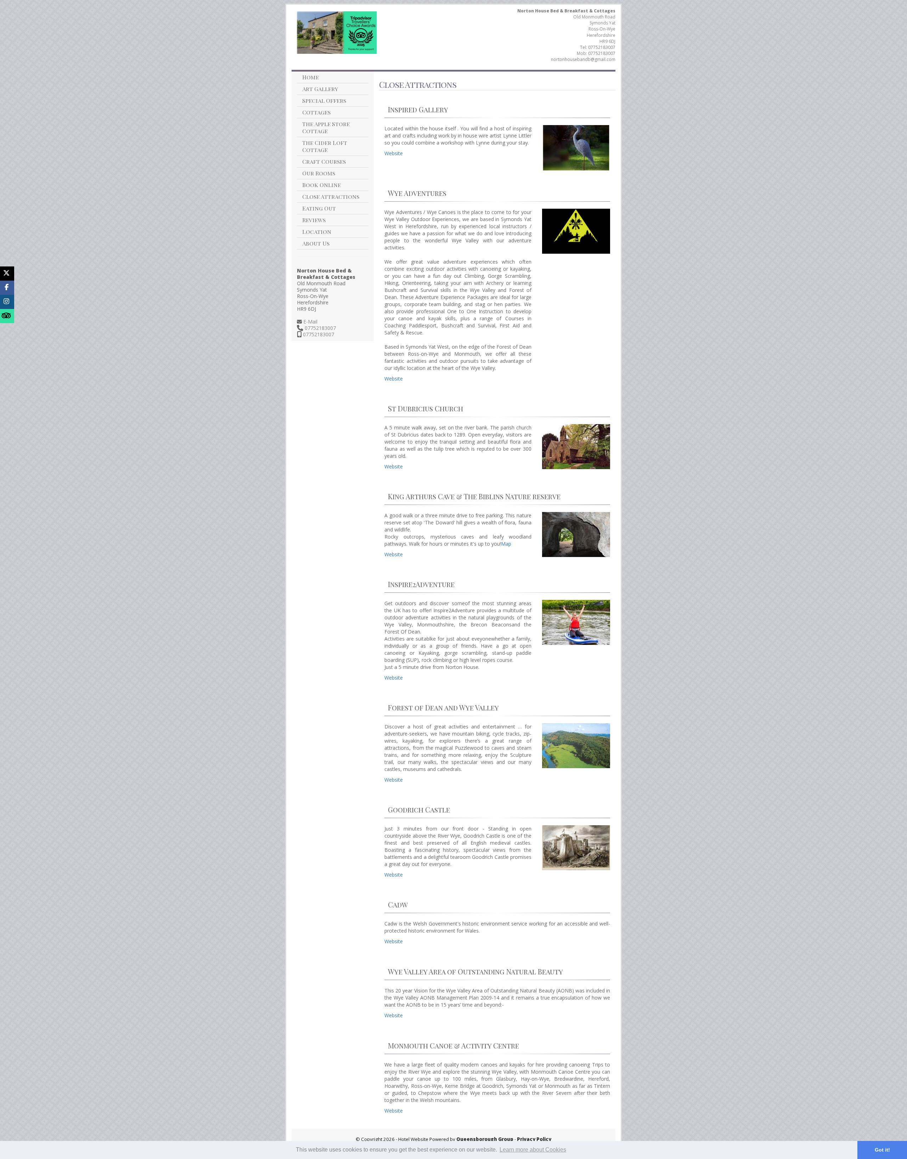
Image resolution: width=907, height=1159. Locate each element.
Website (393, 153)
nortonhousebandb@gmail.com (583, 59)
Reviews (314, 220)
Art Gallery (320, 88)
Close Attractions (330, 196)
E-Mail (309, 321)
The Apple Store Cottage (326, 127)
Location (316, 231)
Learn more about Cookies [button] (533, 1150)
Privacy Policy (534, 1139)
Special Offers (324, 100)
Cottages (316, 112)
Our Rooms (318, 173)
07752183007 (601, 47)
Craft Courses (324, 161)
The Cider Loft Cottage (324, 146)
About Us (315, 243)
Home (310, 77)
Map (506, 543)
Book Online (321, 185)
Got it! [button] (882, 1150)
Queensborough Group (484, 1139)
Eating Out (319, 208)
